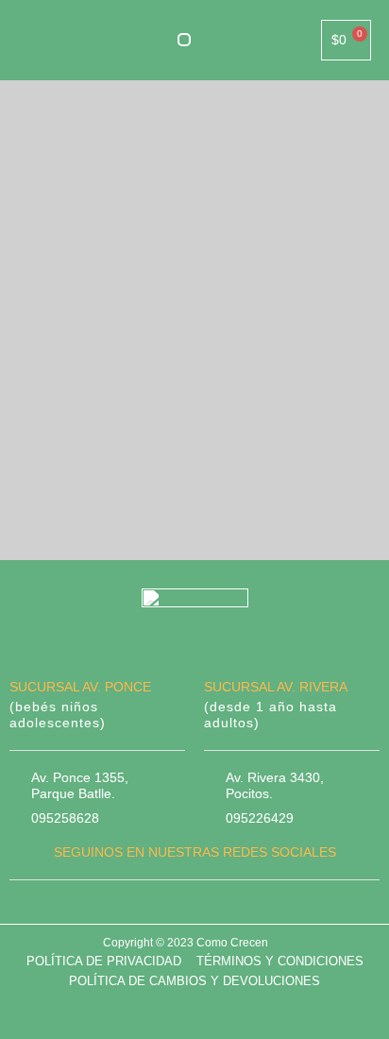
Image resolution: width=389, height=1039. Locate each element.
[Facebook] (175, 906)
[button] (184, 39)
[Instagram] (213, 906)
